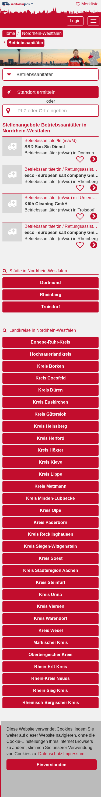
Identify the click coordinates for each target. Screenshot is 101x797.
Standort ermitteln (36, 92)
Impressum (73, 753)
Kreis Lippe (50, 474)
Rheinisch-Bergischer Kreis (50, 702)
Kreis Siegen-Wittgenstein (50, 546)
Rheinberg (50, 294)
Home (9, 33)
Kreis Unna (50, 594)
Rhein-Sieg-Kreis (50, 690)
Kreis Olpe (50, 510)
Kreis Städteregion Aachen (50, 570)
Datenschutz (50, 753)
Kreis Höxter (50, 450)
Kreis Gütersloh (50, 414)
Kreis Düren (50, 390)
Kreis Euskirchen (50, 402)
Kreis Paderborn (50, 522)
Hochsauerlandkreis (50, 354)
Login (75, 20)
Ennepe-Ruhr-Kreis (50, 342)
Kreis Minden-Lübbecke (50, 498)
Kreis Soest (50, 558)
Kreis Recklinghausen (50, 534)
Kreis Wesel (51, 630)
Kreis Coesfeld (51, 378)
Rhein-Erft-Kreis (50, 666)
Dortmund (50, 282)
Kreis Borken (50, 366)
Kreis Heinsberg (50, 426)
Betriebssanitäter (25, 42)
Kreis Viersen (50, 606)
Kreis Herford (50, 438)
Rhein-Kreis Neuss (50, 678)
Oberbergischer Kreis (50, 654)
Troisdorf (50, 306)
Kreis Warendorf (50, 618)
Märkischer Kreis (50, 642)
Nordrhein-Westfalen (42, 33)
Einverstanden (52, 764)
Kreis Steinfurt (50, 582)
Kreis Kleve (50, 462)
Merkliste (89, 4)
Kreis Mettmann (50, 486)
